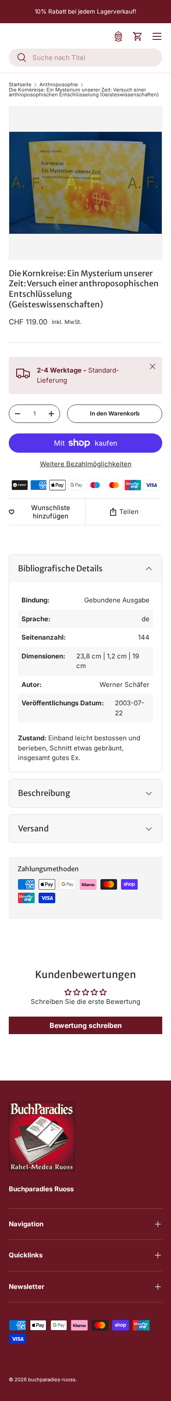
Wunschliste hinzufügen (50, 511)
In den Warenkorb (114, 413)
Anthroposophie (58, 84)
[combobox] (85, 58)
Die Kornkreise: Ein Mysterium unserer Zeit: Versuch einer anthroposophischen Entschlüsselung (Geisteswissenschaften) (84, 93)
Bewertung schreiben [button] (86, 1025)
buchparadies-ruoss (51, 1379)
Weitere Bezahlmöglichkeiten (86, 464)
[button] (137, 36)
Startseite (20, 84)
